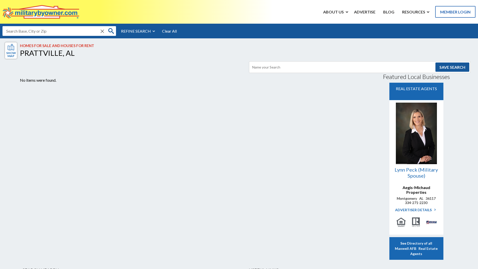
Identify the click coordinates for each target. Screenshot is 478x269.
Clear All (169, 31)
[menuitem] (333, 11)
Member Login (455, 11)
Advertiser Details (413, 210)
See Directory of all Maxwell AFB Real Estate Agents (416, 248)
